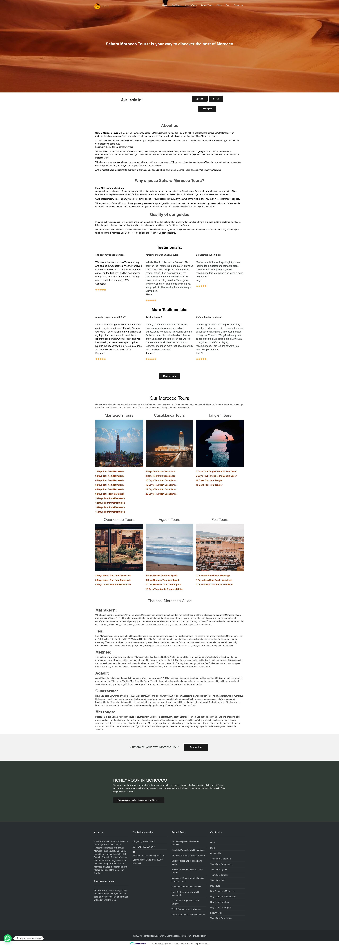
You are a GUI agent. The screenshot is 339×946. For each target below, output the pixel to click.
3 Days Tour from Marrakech (109, 475)
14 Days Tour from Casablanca (161, 489)
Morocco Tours (190, 5)
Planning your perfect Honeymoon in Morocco (138, 800)
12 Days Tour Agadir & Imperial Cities (164, 589)
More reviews (169, 376)
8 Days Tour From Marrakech (109, 493)
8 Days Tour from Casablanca (160, 475)
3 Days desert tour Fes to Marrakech (214, 580)
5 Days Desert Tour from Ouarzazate (113, 584)
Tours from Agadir (218, 869)
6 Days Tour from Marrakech (109, 489)
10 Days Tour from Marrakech (110, 498)
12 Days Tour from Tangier (209, 484)
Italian (216, 98)
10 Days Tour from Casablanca (161, 480)
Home (164, 5)
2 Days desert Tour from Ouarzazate (113, 575)
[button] (8, 938)
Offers (219, 5)
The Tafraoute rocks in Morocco (186, 909)
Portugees (207, 108)
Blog (227, 5)
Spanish (199, 98)
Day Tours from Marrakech (222, 891)
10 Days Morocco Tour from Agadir (163, 584)
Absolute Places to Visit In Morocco (188, 849)
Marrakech (158, 132)
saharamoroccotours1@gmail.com (149, 855)
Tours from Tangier (219, 874)
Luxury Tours (206, 5)
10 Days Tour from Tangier (209, 480)
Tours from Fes (217, 880)
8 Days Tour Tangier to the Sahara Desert (216, 475)
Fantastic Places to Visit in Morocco (188, 855)
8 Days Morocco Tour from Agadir (163, 580)
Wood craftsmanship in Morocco (186, 886)
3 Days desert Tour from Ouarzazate (113, 580)
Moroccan (176, 162)
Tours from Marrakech (220, 858)
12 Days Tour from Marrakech (110, 502)
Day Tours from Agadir (220, 907)
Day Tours (176, 5)
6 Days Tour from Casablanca (160, 471)
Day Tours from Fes (219, 901)
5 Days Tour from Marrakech (109, 484)
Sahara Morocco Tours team (178, 935)
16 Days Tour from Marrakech (110, 511)
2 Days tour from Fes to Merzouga (213, 575)
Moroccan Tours (119, 191)
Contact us (196, 747)
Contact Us (238, 5)
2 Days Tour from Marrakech (109, 471)
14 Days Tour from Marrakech (110, 507)
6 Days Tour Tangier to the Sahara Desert (216, 471)
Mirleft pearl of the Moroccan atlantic (188, 914)
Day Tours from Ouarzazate (223, 896)
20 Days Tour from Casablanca (161, 493)
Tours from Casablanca (221, 864)
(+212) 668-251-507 (145, 841)
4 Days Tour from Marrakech (109, 480)
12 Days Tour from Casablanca (161, 484)
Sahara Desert (170, 154)
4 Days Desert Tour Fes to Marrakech (214, 584)
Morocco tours (102, 157)
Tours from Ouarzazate (221, 918)
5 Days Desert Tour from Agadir (161, 575)
